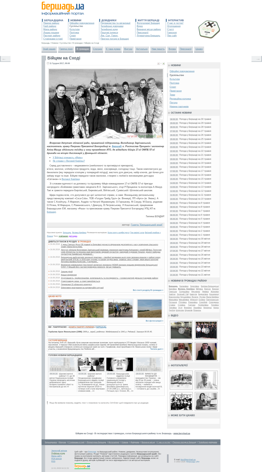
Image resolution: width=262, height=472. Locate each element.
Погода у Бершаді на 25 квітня (194, 259)
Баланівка (183, 286)
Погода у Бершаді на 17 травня (195, 171)
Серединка (214, 302)
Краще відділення (69, 275)
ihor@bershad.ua (188, 459)
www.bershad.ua (181, 433)
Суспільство (76, 26)
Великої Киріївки (71, 179)
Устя (180, 308)
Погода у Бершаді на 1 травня (194, 235)
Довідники (108, 20)
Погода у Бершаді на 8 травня (194, 207)
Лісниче (194, 297)
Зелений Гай (183, 294)
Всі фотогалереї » (154, 321)
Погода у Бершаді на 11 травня (195, 195)
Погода (173, 102)
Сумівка (181, 305)
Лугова (202, 297)
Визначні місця (148, 442)
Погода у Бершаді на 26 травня (195, 135)
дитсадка (73, 236)
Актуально (142, 49)
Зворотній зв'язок (59, 451)
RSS (53, 461)
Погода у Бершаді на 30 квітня (194, 239)
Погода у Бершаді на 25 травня (195, 139)
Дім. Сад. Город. (109, 35)
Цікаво (199, 49)
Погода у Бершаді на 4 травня (194, 223)
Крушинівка (185, 297)
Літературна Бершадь (148, 35)
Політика (74, 32)
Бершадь (67, 232)
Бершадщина (53, 20)
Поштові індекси (109, 32)
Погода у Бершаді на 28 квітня (194, 247)
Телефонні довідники (112, 26)
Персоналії (142, 32)
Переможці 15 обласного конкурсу (76, 284)
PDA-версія (56, 459)
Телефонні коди (109, 29)
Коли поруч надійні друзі (118, 232)
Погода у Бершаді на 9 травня (194, 203)
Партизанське (212, 299)
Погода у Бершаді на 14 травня (195, 183)
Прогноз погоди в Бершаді (115, 38)
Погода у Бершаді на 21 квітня (194, 275)
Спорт (73, 35)
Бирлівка (173, 289)
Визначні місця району (149, 29)
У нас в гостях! (175, 23)
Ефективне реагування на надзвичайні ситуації (82, 288)
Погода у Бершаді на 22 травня (195, 151)
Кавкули (193, 294)
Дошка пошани (51, 32)
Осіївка (202, 299)
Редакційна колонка (180, 98)
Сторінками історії (53, 38)
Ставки (172, 305)
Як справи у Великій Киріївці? (69, 161)
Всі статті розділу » (148, 290)
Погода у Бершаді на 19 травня (195, 163)
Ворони (215, 289)
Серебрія (203, 302)
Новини (75, 20)
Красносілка (174, 297)
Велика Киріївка (79, 232)
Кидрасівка (203, 294)
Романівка (192, 302)
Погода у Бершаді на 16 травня (195, 175)
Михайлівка (184, 299)
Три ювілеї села (137, 232)
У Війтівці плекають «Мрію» (68, 157)
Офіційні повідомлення (82, 23)
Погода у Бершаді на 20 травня (195, 159)
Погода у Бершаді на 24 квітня (194, 263)
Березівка (194, 286)
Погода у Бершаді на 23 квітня (194, 267)
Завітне (172, 294)
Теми (172, 94)
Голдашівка (184, 291)
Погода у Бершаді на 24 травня (195, 143)
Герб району (49, 26)
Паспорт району (51, 35)
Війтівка (199, 289)
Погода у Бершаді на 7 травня (194, 211)
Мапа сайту (56, 456)
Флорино (188, 308)
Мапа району (50, 29)
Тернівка (215, 305)
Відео (140, 26)
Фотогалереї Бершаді (148, 23)
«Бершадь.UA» (192, 462)
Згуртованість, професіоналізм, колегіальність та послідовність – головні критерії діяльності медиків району (109, 278)
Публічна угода (58, 453)
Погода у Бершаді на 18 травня (195, 167)
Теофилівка (203, 305)
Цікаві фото (54, 296)
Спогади (97, 49)
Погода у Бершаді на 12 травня (195, 191)
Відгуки (128, 49)
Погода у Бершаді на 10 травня (195, 199)
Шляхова (180, 310)
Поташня (173, 302)
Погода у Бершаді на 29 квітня (194, 243)
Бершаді (117, 146)
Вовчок (207, 289)
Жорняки (215, 291)
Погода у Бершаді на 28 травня (195, 127)
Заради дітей (67, 272)
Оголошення (174, 26)
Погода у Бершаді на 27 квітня (194, 251)
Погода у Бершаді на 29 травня (195, 123)
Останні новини (181, 112)
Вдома (172, 49)
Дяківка (205, 291)
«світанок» (63, 236)
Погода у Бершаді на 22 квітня (194, 271)
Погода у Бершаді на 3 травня (194, 227)
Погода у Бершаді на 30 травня (195, 119)
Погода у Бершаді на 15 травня (195, 179)
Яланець (197, 310)
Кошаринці (214, 294)
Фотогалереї (179, 365)
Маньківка (173, 299)
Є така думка (113, 49)
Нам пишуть (158, 49)
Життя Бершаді (148, 20)
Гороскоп (172, 32)
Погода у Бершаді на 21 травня (195, 155)
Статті (170, 29)
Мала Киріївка (212, 297)
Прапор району (51, 23)
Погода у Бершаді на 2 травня (194, 231)
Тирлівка (173, 308)
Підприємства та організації (115, 23)
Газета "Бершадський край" (147, 224)
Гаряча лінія (66, 49)
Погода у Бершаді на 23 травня (195, 147)
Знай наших (49, 49)
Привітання (75, 38)
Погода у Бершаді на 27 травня (195, 131)
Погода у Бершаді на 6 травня (194, 215)
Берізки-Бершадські (210, 286)
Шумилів (188, 310)
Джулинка (195, 291)
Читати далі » (156, 349)
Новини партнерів (179, 106)
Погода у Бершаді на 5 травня (194, 219)
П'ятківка (183, 302)
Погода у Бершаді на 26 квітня (194, 255)
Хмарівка (197, 308)
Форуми (62, 442)
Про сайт (172, 35)
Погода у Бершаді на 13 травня (195, 187)
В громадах (83, 49)
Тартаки (191, 305)
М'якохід (194, 299)
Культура (74, 29)
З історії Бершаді (57, 340)
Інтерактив (176, 20)
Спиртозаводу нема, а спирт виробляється (80, 281)
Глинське (173, 291)
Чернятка (207, 308)
